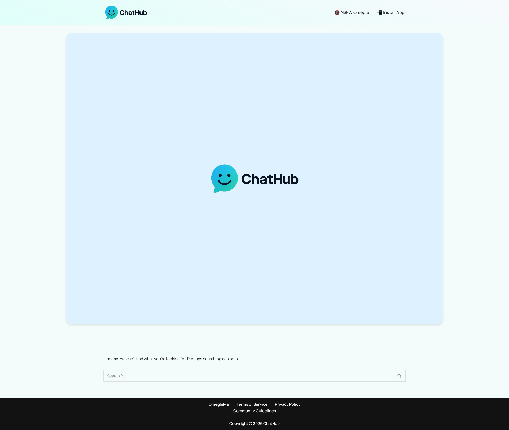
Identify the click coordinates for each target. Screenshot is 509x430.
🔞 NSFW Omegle (351, 12)
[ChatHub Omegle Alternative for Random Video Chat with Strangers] (125, 12)
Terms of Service (251, 404)
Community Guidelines (254, 411)
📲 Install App (391, 12)
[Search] (400, 376)
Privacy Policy (287, 404)
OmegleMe (219, 404)
